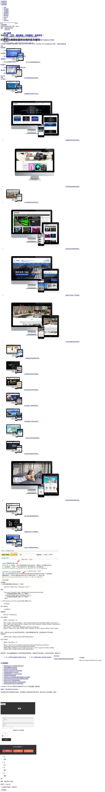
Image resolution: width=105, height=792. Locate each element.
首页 (5, 7)
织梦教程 (13, 67)
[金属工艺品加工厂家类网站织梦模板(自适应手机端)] (34, 295)
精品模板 (6, 9)
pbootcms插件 (7, 73)
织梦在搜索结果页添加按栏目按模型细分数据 (16, 678)
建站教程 (6, 13)
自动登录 (5, 736)
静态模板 (18, 56)
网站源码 (13, 50)
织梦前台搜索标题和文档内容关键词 (64, 658)
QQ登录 (18, 750)
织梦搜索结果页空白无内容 (11, 672)
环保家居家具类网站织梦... (31, 202)
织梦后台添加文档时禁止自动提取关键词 (15, 682)
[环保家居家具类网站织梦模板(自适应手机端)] (14, 202)
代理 (11, 28)
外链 (6, 28)
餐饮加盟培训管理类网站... (31, 389)
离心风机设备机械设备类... (31, 516)
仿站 (9, 28)
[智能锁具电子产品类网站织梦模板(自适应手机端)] (14, 531)
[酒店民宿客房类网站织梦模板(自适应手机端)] (34, 500)
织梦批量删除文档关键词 (10, 667)
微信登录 (29, 750)
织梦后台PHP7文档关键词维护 (12, 680)
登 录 (6, 739)
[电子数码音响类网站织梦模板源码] (34, 186)
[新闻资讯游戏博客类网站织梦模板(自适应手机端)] (34, 248)
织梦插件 (13, 73)
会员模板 (6, 10)
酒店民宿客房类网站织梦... (72, 500)
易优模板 (13, 56)
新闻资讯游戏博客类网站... (72, 248)
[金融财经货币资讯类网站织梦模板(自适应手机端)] (34, 140)
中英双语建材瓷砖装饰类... (72, 341)
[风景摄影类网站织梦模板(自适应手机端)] (14, 374)
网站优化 (18, 67)
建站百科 (23, 67)
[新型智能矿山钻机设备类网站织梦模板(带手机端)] (14, 421)
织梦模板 (18, 50)
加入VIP (6, 17)
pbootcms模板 (7, 50)
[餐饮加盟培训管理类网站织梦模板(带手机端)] (14, 389)
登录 (2, 28)
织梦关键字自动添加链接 (10, 669)
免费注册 (7, 750)
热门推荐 (7, 33)
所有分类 (7, 29)
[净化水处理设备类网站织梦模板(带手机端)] (15, 438)
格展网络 (12, 653)
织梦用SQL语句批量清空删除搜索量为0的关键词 (17, 677)
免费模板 (6, 12)
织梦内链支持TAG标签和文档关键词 (13, 666)
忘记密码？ (5, 733)
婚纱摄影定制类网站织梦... (33, 358)
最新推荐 (6, 38)
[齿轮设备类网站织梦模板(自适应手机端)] (14, 453)
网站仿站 (6, 20)
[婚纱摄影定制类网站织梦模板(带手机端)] (15, 358)
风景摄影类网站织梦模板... (31, 374)
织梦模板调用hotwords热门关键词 (13, 674)
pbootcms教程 (7, 67)
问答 (5, 18)
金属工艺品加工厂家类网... (72, 295)
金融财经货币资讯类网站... (72, 140)
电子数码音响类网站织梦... (72, 186)
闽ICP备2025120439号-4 (12, 689)
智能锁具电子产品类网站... (31, 531)
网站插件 (6, 15)
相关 (4, 663)
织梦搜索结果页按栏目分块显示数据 (13, 683)
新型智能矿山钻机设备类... (31, 421)
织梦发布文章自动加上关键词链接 (13, 670)
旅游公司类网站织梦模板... (31, 547)
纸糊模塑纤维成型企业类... (31, 93)
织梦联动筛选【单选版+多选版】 (43, 657)
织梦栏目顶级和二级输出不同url (17, 657)
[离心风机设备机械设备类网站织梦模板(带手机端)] (14, 516)
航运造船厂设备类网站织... (31, 405)
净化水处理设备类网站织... (33, 438)
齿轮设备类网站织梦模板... (31, 453)
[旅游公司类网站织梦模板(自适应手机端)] (14, 547)
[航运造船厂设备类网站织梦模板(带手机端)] (14, 405)
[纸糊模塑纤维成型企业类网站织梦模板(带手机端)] (14, 93)
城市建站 (31, 686)
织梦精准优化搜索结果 (10, 675)
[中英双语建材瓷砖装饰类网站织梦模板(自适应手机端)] (34, 341)
